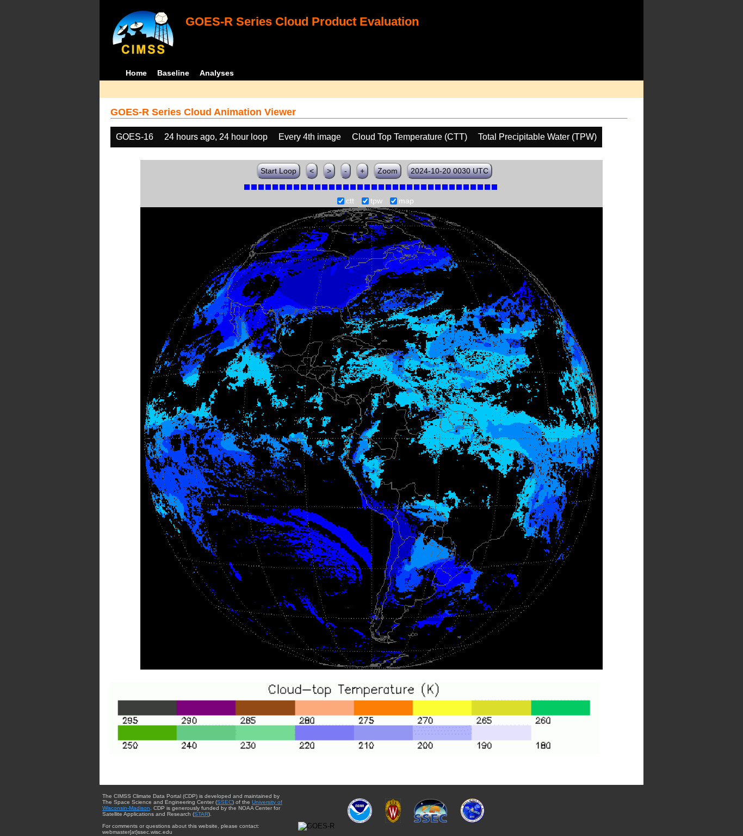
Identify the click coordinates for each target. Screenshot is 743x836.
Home (136, 73)
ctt (350, 201)
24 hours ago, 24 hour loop (216, 136)
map (406, 201)
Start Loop (278, 170)
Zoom (387, 170)
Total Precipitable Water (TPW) (537, 136)
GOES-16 (134, 136)
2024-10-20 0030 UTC (449, 170)
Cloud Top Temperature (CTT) (409, 136)
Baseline (173, 73)
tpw (376, 201)
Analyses (217, 73)
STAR (201, 814)
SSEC (224, 802)
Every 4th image (309, 136)
